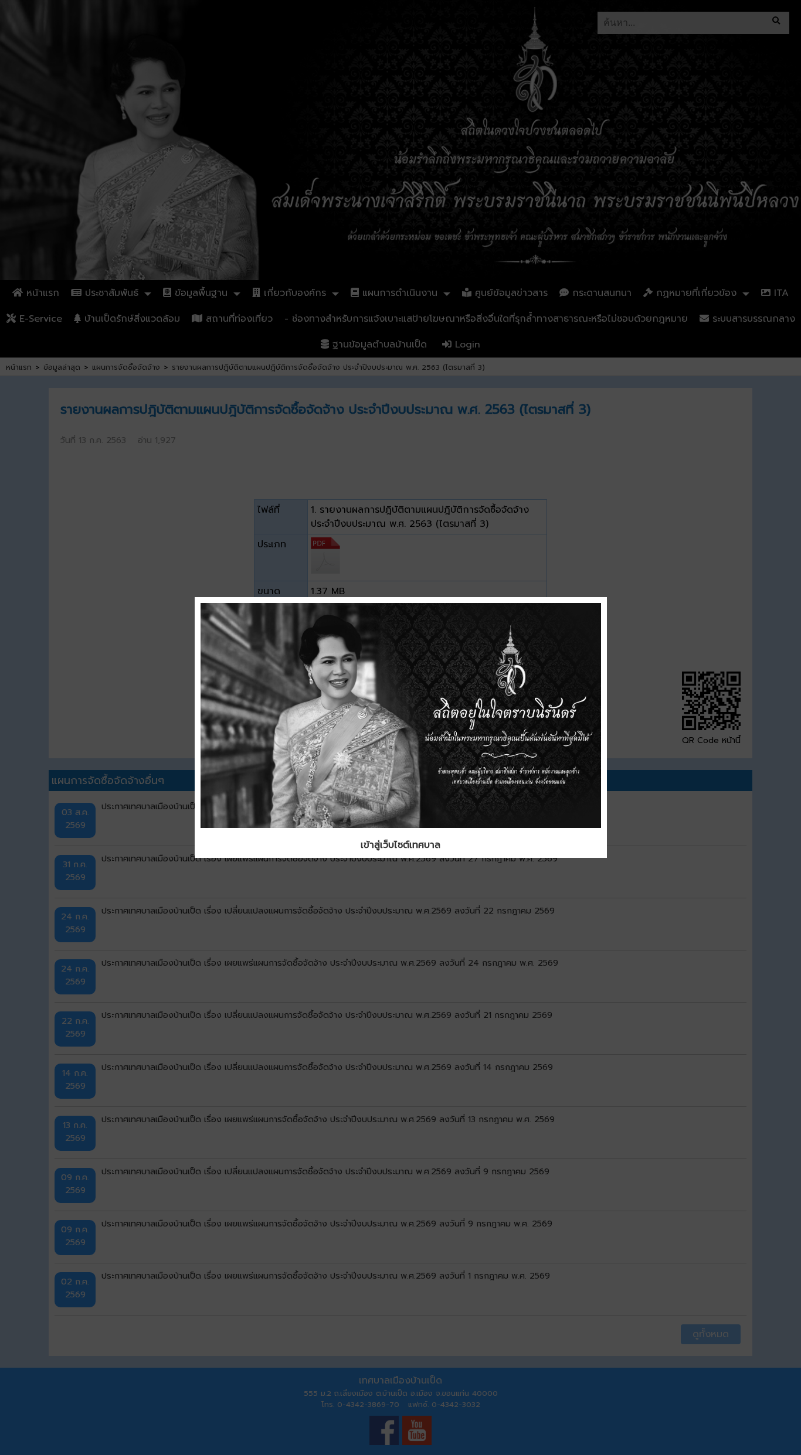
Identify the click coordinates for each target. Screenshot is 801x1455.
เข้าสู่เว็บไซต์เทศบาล (400, 845)
